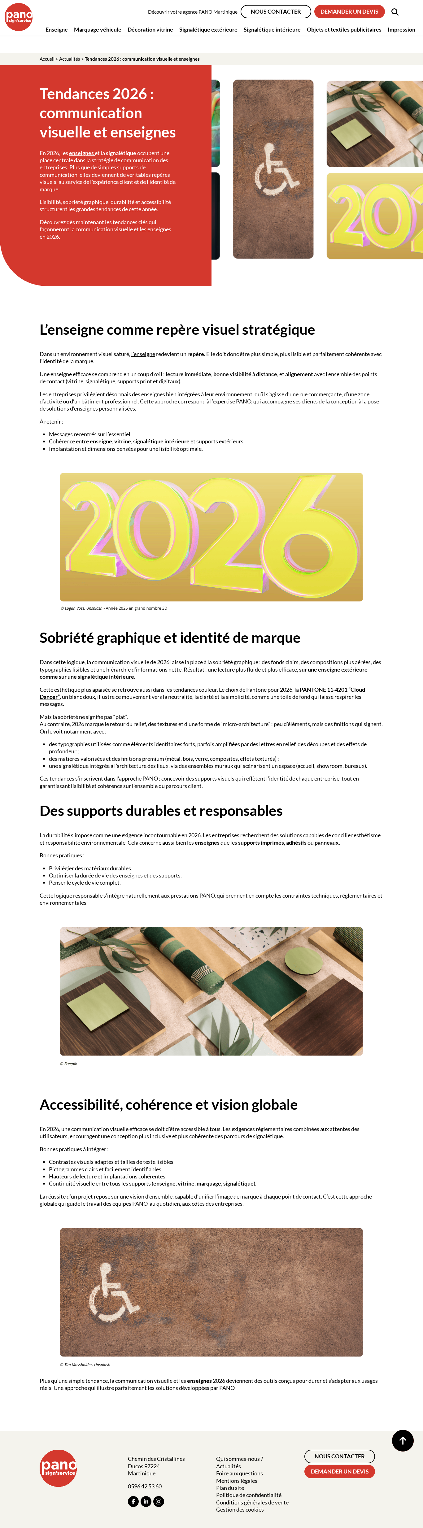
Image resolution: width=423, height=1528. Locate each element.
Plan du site (230, 1487)
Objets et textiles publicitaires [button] (344, 29)
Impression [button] (401, 29)
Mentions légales (236, 1480)
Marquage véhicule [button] (97, 29)
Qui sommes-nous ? (239, 1458)
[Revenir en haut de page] (403, 1441)
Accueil (47, 59)
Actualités (69, 59)
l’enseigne (143, 353)
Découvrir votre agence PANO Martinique (193, 12)
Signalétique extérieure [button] (208, 29)
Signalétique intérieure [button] (272, 29)
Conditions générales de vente (252, 1502)
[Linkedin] (146, 1501)
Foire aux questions (239, 1473)
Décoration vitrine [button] (150, 29)
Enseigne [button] (57, 29)
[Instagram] (158, 1501)
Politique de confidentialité (248, 1494)
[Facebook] (133, 1501)
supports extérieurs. (220, 441)
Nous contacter (276, 11)
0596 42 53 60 (145, 1486)
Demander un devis (349, 11)
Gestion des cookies (240, 1509)
